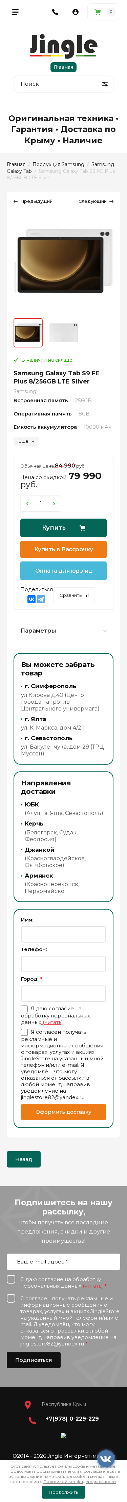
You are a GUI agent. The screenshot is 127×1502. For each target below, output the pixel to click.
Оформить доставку (63, 1112)
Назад (23, 1159)
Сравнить (71, 595)
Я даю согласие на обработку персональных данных (55, 1015)
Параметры (38, 630)
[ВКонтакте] (31, 599)
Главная (63, 67)
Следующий (93, 201)
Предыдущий (36, 201)
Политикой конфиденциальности (79, 1481)
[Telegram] (41, 599)
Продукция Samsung (58, 164)
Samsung (25, 391)
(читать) (52, 1022)
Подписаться (33, 1360)
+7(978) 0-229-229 (72, 1419)
